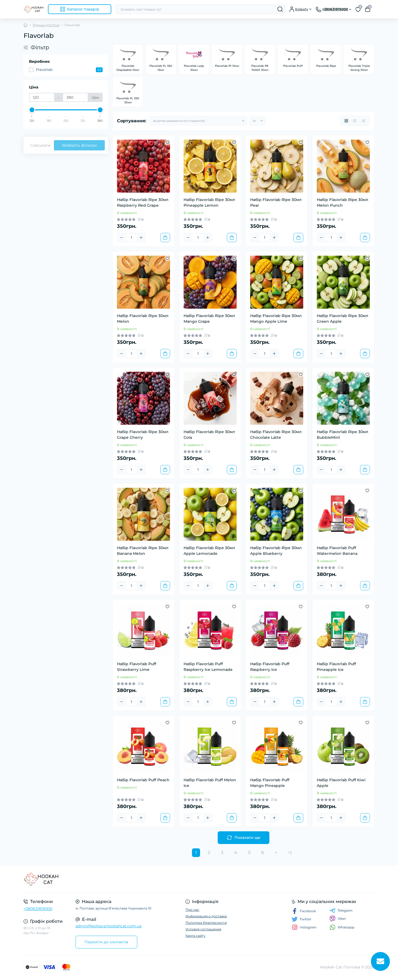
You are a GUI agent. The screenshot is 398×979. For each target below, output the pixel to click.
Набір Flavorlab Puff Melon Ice (210, 782)
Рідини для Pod (46, 25)
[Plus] (141, 237)
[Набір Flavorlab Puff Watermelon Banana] (343, 514)
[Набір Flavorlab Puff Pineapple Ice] (343, 630)
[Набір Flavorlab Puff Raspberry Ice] (276, 630)
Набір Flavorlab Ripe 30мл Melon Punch (342, 202)
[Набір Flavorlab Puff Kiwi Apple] (343, 746)
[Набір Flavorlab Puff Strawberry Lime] (143, 630)
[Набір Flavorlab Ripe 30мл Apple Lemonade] (210, 514)
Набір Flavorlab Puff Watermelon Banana (337, 550)
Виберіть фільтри (79, 145)
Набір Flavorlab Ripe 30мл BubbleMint (342, 434)
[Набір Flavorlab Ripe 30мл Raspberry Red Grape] (143, 166)
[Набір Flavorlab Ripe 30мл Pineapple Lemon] (210, 166)
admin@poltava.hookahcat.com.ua (108, 926)
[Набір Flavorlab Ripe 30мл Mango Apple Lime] (276, 282)
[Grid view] (346, 121)
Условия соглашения (203, 929)
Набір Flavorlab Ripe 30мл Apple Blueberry (276, 550)
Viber (342, 919)
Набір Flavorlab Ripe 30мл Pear (276, 202)
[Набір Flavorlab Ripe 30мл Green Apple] (343, 282)
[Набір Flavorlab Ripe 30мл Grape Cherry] (143, 398)
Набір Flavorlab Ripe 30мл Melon (142, 318)
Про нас (192, 910)
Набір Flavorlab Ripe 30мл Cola (209, 434)
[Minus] (121, 237)
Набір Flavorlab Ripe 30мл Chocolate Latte (276, 434)
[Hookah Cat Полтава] (110, 879)
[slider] (32, 110)
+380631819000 (38, 908)
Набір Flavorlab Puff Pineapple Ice (336, 666)
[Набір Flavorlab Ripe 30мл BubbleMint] (343, 398)
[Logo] (34, 9)
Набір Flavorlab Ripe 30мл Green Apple (342, 318)
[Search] (280, 9)
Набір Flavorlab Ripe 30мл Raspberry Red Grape (142, 202)
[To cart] (165, 237)
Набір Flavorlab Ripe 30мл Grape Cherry (142, 434)
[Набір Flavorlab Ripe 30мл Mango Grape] (210, 282)
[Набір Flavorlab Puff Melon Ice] (210, 746)
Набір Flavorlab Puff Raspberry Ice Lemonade (208, 666)
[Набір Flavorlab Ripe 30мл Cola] (210, 398)
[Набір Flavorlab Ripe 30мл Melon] (143, 282)
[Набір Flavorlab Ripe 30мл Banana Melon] (143, 514)
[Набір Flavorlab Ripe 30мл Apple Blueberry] (276, 514)
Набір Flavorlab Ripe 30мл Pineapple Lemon (209, 202)
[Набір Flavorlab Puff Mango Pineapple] (276, 746)
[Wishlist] (167, 142)
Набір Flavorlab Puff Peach (143, 779)
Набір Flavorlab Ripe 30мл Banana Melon (142, 550)
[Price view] (363, 121)
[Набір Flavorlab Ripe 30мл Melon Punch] (343, 166)
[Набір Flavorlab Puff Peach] (143, 746)
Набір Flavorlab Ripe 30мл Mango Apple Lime (276, 318)
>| (290, 852)
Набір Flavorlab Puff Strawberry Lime (136, 666)
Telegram (345, 910)
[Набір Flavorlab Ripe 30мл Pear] (276, 166)
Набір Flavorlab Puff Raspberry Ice (269, 666)
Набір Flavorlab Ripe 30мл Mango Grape (209, 318)
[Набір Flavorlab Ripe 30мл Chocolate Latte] (276, 398)
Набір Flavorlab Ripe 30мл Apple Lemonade (209, 550)
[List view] (355, 121)
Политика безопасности (206, 923)
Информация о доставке (206, 916)
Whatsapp (346, 927)
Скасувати (40, 145)
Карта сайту (195, 936)
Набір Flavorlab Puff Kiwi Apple (341, 782)
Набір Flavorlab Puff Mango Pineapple (269, 782)
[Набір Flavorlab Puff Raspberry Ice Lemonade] (210, 630)
